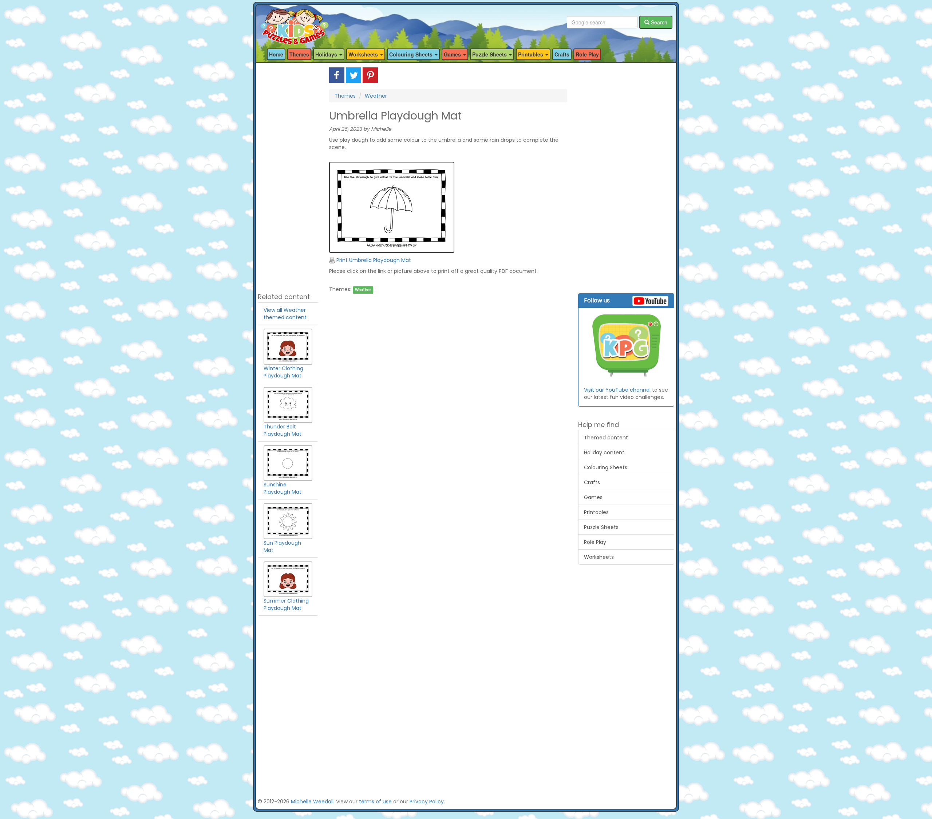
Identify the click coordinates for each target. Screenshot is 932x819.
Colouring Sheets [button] (411, 54)
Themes (299, 54)
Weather (376, 95)
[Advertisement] (288, 176)
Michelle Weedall (312, 801)
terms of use (375, 801)
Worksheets (599, 557)
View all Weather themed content (285, 313)
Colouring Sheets (605, 467)
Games (593, 497)
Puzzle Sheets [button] (490, 54)
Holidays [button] (327, 54)
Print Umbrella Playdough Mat (373, 260)
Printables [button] (531, 54)
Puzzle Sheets (601, 527)
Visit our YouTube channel (617, 389)
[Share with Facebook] (336, 74)
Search (658, 22)
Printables (596, 512)
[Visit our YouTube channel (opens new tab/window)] (626, 346)
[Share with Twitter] (353, 74)
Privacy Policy (427, 801)
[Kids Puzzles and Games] (294, 22)
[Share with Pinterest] (370, 74)
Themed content (606, 437)
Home (276, 54)
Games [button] (453, 54)
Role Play (587, 54)
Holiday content (604, 452)
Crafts (561, 54)
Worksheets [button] (363, 54)
